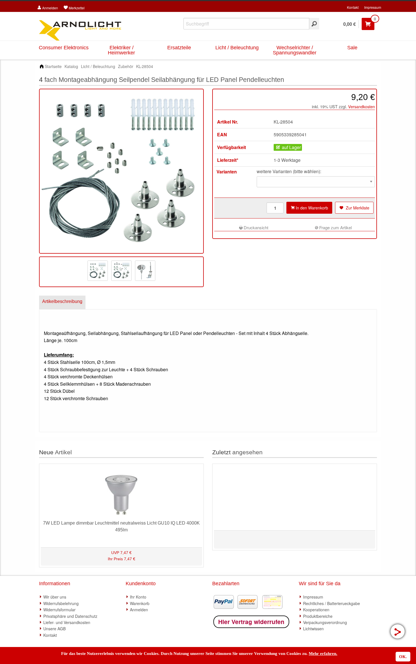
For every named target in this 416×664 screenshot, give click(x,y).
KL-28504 (144, 66)
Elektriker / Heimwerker (121, 50)
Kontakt (353, 7)
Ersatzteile (179, 47)
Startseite (53, 66)
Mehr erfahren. (323, 653)
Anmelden (139, 609)
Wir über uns (54, 597)
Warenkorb (139, 603)
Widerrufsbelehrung (61, 603)
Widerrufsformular (59, 609)
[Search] (314, 23)
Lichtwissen (313, 628)
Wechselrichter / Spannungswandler (294, 50)
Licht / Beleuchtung (237, 47)
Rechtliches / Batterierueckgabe (331, 603)
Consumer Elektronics (64, 47)
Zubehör (125, 66)
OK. (403, 656)
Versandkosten (361, 106)
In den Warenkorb (311, 208)
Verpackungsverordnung (325, 622)
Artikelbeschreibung (62, 301)
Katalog (71, 66)
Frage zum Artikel (335, 227)
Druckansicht (255, 227)
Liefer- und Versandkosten (66, 622)
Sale (352, 47)
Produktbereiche (318, 616)
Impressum (372, 7)
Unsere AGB (54, 628)
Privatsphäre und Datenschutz (70, 616)
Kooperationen (316, 609)
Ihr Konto (138, 597)
